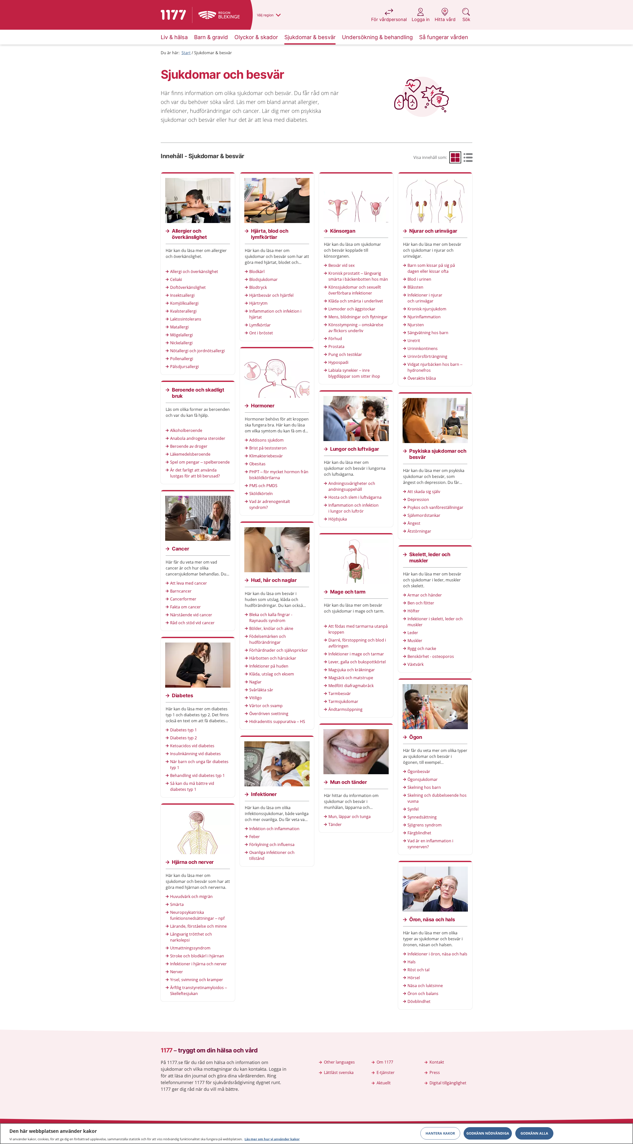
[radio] (455, 157)
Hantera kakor (440, 1133)
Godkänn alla (534, 1133)
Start (186, 52)
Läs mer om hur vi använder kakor (272, 1139)
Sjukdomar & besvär (213, 52)
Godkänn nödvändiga (487, 1133)
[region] (316, 1133)
